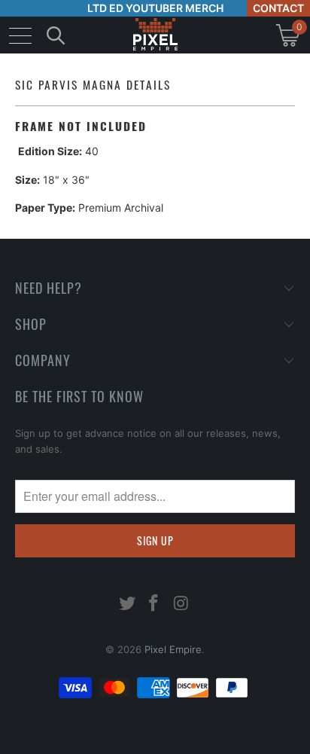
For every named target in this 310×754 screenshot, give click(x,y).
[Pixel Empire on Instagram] (181, 604)
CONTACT (278, 8)
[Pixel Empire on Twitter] (127, 604)
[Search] (56, 35)
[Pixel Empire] (155, 35)
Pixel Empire (173, 649)
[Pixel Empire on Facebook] (154, 604)
